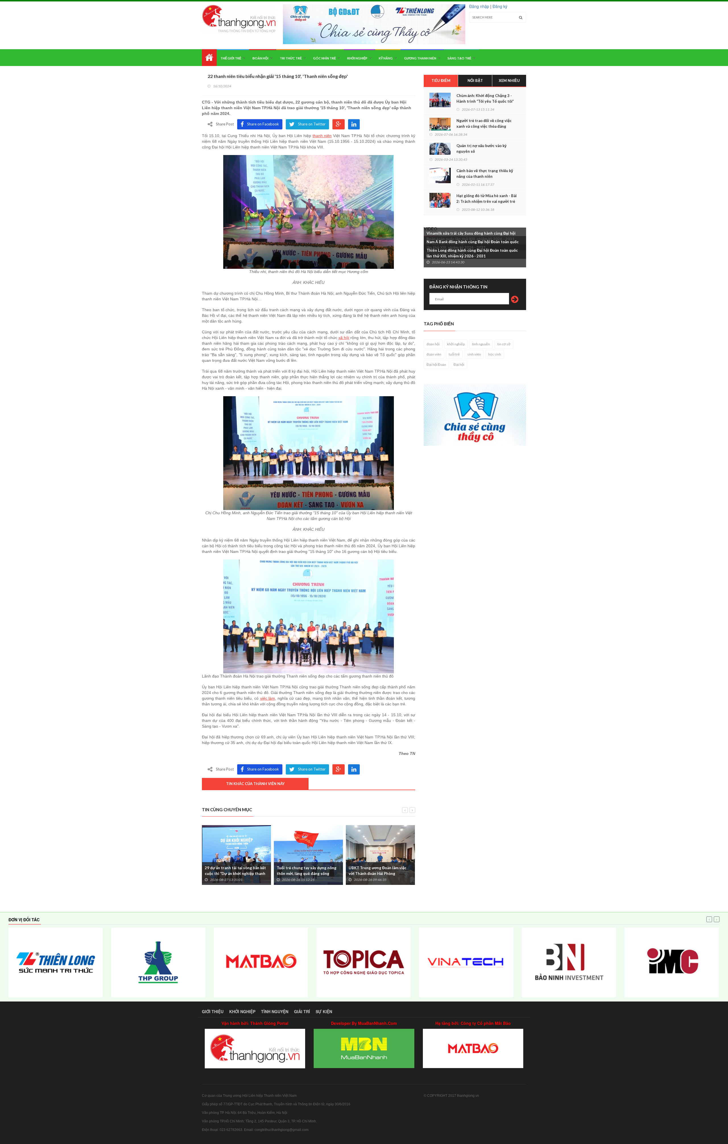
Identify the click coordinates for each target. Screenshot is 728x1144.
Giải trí (302, 1011)
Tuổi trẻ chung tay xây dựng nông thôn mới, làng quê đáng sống (306, 871)
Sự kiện (324, 1011)
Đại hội (459, 364)
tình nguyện (481, 344)
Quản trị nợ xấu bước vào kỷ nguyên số (481, 148)
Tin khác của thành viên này (255, 783)
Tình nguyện (274, 1011)
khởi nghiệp (456, 344)
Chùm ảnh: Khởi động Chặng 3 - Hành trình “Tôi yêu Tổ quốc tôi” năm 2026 (485, 101)
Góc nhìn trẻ (324, 58)
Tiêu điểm (440, 80)
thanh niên (322, 135)
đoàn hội (433, 344)
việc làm (267, 698)
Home (209, 57)
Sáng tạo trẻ (459, 58)
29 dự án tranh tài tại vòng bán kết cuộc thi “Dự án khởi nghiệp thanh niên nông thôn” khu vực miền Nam (235, 873)
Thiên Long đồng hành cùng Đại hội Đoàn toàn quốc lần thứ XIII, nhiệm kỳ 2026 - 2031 (472, 253)
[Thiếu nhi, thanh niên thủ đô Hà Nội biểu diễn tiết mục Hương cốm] (308, 212)
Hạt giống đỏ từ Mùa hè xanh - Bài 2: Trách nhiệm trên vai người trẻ (486, 198)
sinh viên (474, 354)
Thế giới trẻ (230, 58)
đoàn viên (434, 354)
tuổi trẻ (454, 354)
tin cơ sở (503, 344)
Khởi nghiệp (357, 58)
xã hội (343, 337)
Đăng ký (500, 6)
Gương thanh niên (420, 58)
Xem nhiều (509, 80)
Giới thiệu (213, 1011)
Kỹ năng (386, 58)
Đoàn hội (260, 58)
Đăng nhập (479, 6)
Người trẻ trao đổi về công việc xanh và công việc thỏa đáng (484, 123)
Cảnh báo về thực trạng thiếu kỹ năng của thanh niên (484, 173)
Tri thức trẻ (291, 58)
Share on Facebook (263, 124)
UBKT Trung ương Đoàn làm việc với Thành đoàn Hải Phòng (377, 871)
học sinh (494, 354)
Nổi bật (475, 80)
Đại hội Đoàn (436, 364)
